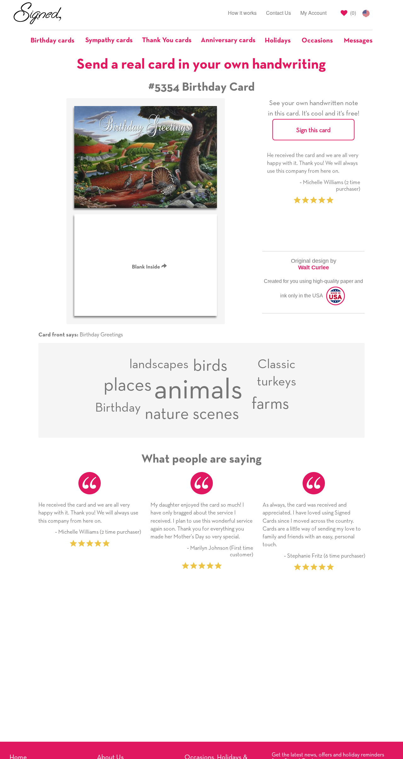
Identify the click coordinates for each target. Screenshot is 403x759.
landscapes (159, 364)
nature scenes (192, 414)
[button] (56, 40)
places (128, 385)
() (352, 12)
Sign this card (313, 130)
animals (198, 390)
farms (270, 404)
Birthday (118, 408)
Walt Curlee (313, 267)
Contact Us (278, 12)
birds (210, 366)
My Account (313, 12)
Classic (276, 364)
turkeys (276, 381)
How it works (242, 12)
